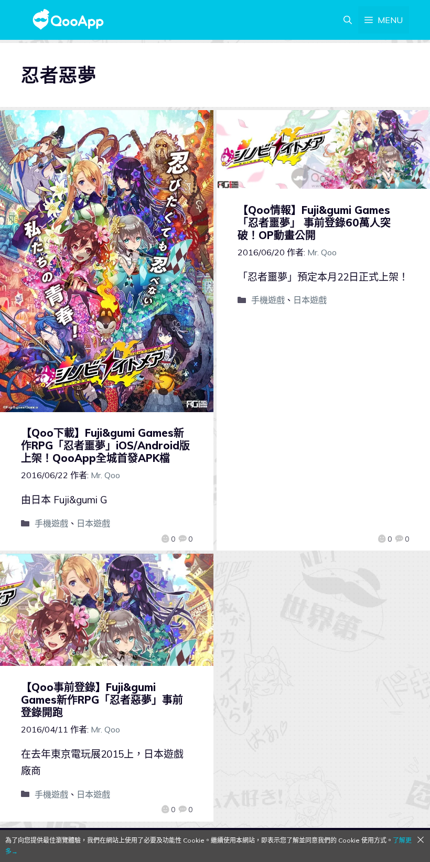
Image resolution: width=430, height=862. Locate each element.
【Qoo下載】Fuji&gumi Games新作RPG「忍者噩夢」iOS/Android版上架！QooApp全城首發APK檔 (105, 445)
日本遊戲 (93, 523)
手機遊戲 (51, 523)
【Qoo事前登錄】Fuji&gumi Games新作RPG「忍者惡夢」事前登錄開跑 (102, 700)
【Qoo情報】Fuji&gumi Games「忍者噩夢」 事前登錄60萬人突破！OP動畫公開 (314, 222)
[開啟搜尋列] (347, 20)
